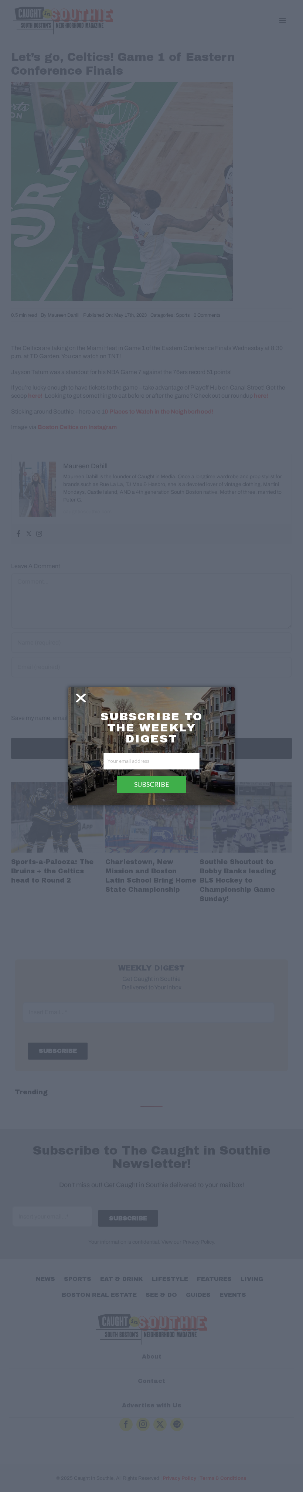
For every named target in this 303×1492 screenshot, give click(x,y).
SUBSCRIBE (151, 784)
